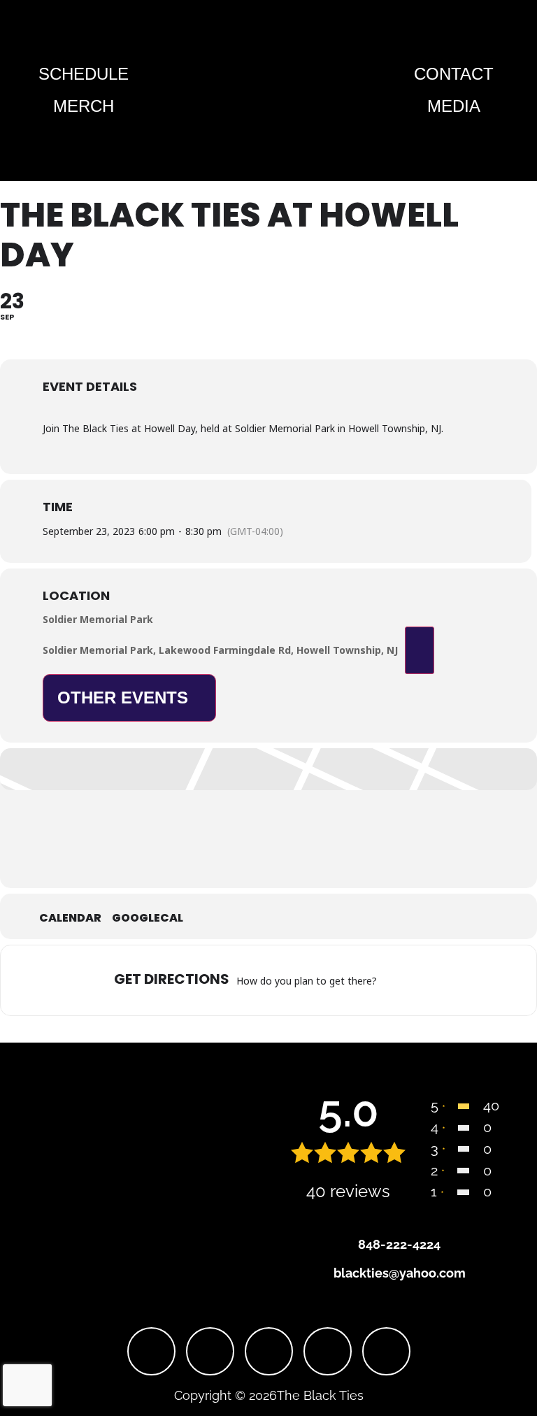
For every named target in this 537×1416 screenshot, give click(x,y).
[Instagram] (210, 1351)
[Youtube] (269, 1351)
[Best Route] (391, 980)
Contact (454, 73)
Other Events (122, 697)
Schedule (83, 73)
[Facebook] (151, 1351)
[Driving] (408, 980)
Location (76, 595)
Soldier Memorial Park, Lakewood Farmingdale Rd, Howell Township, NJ (220, 650)
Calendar (70, 918)
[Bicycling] (461, 980)
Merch (83, 105)
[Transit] (426, 980)
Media (453, 105)
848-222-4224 (399, 1244)
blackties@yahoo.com (400, 1273)
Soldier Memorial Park (98, 619)
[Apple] (386, 1351)
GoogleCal (147, 918)
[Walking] (443, 980)
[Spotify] (327, 1351)
